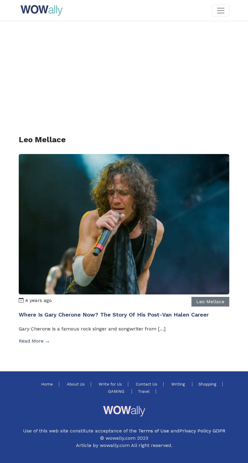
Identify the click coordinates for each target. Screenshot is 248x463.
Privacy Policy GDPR (202, 431)
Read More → (34, 341)
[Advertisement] (124, 70)
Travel (144, 391)
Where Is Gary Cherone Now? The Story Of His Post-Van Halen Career (114, 314)
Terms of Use (153, 431)
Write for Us (110, 384)
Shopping (207, 384)
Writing (178, 384)
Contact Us (146, 384)
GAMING (117, 391)
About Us (76, 384)
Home (47, 384)
